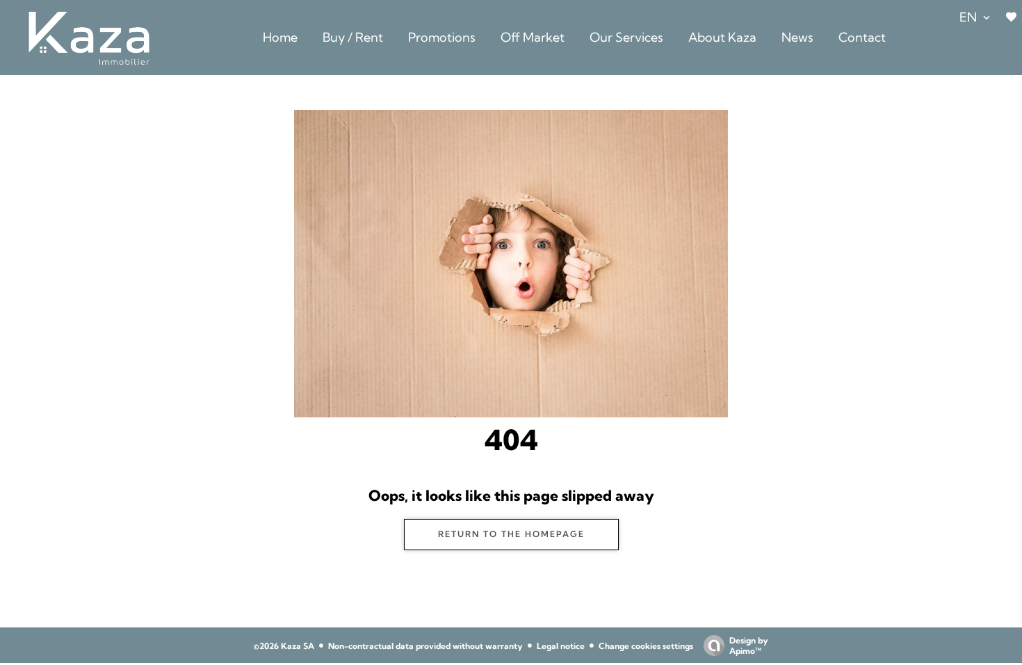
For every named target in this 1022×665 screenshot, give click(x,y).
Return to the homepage (511, 534)
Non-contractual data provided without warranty (425, 646)
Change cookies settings (646, 646)
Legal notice (561, 646)
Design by (748, 645)
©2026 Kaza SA (284, 646)
